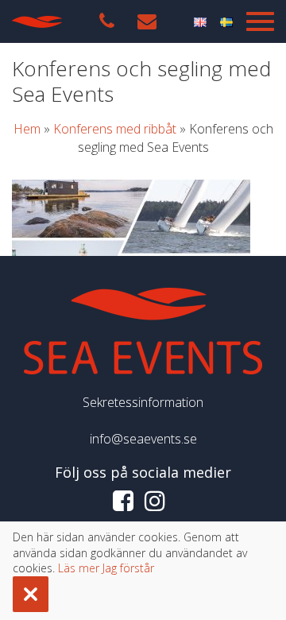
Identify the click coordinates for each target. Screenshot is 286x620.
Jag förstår (128, 567)
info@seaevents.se (143, 439)
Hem (27, 129)
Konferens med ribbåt (114, 129)
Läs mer (78, 567)
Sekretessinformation (143, 402)
